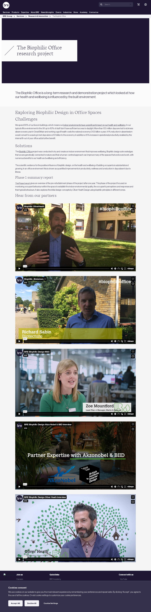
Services (6, 12)
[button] (130, 4)
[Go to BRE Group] (6, 5)
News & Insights (47, 12)
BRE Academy (55, 579)
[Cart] (138, 4)
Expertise (25, 12)
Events (58, 12)
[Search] (101, 4)
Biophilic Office (25, 151)
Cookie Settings (51, 603)
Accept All (15, 603)
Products (15, 12)
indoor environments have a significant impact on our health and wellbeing (94, 125)
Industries (67, 12)
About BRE (35, 12)
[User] (145, 4)
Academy (83, 12)
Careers (19, 579)
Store (75, 12)
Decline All (31, 603)
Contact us (93, 12)
